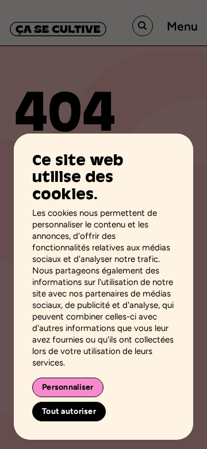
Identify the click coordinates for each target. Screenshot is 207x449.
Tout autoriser (69, 411)
